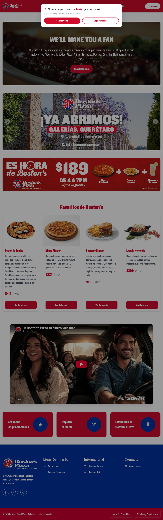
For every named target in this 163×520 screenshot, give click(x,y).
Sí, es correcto (62, 20)
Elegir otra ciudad (100, 20)
